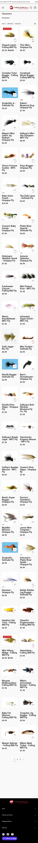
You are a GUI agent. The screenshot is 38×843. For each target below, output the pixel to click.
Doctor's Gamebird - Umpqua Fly (26, 500)
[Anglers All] (19, 7)
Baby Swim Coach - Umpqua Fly (8, 198)
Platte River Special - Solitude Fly (26, 228)
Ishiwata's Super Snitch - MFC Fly (27, 319)
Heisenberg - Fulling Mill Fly (27, 652)
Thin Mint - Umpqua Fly (26, 46)
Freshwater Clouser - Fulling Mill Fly (9, 288)
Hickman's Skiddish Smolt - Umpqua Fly (9, 258)
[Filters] (35, 24)
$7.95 (4, 264)
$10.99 (5, 203)
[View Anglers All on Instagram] (3, 834)
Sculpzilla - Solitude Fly (8, 559)
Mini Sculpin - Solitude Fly (27, 348)
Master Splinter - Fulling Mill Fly (10, 744)
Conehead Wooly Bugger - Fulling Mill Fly (27, 75)
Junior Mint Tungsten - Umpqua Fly (26, 530)
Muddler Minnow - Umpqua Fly (8, 530)
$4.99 (4, 80)
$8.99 (22, 141)
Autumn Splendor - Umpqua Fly (26, 258)
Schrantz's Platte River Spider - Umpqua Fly (26, 561)
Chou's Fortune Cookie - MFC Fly (9, 168)
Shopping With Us (7, 821)
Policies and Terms (7, 815)
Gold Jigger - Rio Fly (8, 348)
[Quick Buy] (15, 39)
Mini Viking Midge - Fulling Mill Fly (9, 653)
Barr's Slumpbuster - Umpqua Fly (27, 377)
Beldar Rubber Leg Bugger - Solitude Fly (27, 592)
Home (3, 23)
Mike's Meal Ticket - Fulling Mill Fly (27, 745)
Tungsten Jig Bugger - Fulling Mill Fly (28, 715)
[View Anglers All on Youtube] (12, 834)
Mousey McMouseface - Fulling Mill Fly (10, 683)
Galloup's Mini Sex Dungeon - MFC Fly (27, 135)
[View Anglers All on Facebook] (7, 834)
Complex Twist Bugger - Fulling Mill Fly (10, 75)
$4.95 (4, 748)
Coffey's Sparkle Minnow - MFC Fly (10, 469)
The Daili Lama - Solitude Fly (27, 197)
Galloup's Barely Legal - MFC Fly (10, 438)
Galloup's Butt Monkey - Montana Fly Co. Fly (27, 408)
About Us (4, 827)
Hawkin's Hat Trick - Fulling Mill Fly (9, 622)
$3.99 (22, 50)
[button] (30, 7)
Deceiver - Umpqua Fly (8, 591)
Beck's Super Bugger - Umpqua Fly (8, 500)
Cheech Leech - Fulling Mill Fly (9, 46)
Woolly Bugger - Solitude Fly (10, 376)
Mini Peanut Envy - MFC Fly (27, 287)
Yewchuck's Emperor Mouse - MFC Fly (28, 439)
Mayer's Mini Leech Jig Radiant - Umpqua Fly (8, 136)
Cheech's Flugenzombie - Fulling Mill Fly (28, 622)
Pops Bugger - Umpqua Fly (27, 167)
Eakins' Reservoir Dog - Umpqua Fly (27, 105)
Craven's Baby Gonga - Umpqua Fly (9, 228)
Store (3, 808)
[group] (19, 2)
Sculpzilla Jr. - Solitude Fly (9, 104)
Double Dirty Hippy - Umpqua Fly (10, 407)
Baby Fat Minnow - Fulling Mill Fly (9, 715)
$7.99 (22, 111)
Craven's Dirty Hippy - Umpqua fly (28, 469)
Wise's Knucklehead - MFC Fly (9, 319)
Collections (10, 23)
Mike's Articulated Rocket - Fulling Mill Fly (28, 684)
